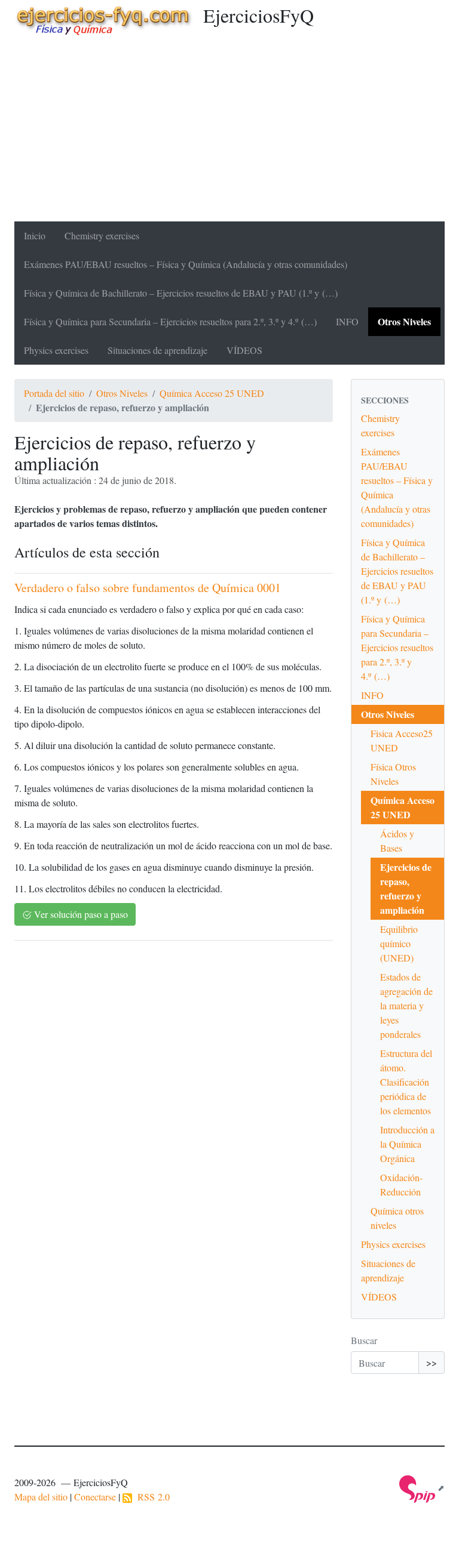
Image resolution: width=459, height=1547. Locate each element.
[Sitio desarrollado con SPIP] (422, 1487)
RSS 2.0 (151, 1496)
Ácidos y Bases (397, 840)
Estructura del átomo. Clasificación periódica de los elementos (406, 1082)
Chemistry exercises (102, 235)
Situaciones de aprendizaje (157, 350)
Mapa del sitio (41, 1496)
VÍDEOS (244, 350)
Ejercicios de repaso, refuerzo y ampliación (406, 888)
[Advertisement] (229, 131)
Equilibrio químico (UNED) (399, 943)
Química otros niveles (397, 1217)
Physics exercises (56, 350)
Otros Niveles (404, 321)
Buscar (364, 1340)
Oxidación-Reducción (401, 1184)
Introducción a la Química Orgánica (407, 1143)
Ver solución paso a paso (80, 914)
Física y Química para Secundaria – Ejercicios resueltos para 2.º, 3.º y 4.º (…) (170, 321)
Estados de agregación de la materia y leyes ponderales (406, 1005)
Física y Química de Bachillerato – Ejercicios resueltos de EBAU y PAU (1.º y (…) (181, 292)
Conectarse (95, 1496)
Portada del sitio (54, 393)
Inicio (34, 235)
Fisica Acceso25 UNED (402, 740)
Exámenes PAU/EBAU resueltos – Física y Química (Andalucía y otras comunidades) (185, 264)
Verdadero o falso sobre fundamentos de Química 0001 (147, 588)
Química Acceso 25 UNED (212, 393)
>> (431, 1362)
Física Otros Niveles (393, 773)
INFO (347, 321)
